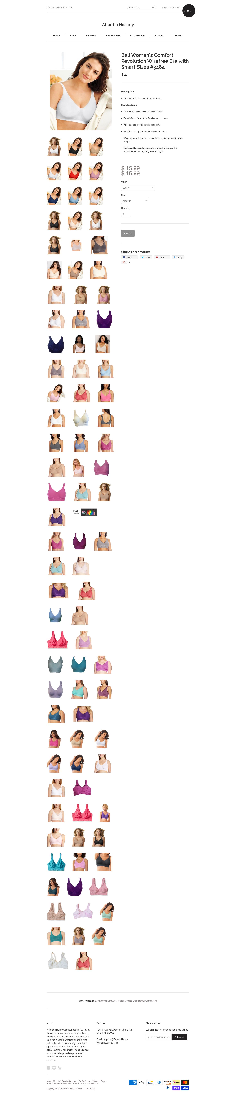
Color (124, 182)
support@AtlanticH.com (116, 1039)
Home (56, 35)
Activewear (137, 35)
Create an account (64, 7)
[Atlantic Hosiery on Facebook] (49, 1068)
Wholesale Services (67, 1081)
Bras (73, 35)
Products (90, 1000)
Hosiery (160, 35)
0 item (165, 7)
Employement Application (59, 1083)
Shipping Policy (99, 1081)
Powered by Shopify (86, 1088)
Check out (174, 7)
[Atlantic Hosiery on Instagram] (54, 1068)
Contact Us (93, 1083)
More (178, 35)
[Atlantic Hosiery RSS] (59, 1068)
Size (123, 195)
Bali (124, 74)
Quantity (125, 208)
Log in (50, 7)
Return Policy (79, 1083)
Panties (91, 35)
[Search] (153, 7)
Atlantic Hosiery (118, 24)
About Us (51, 1081)
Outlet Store (84, 1081)
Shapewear (113, 35)
